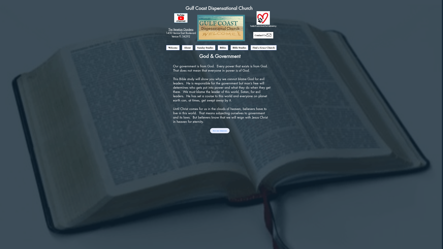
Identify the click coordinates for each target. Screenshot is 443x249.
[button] (263, 35)
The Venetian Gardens (180, 29)
